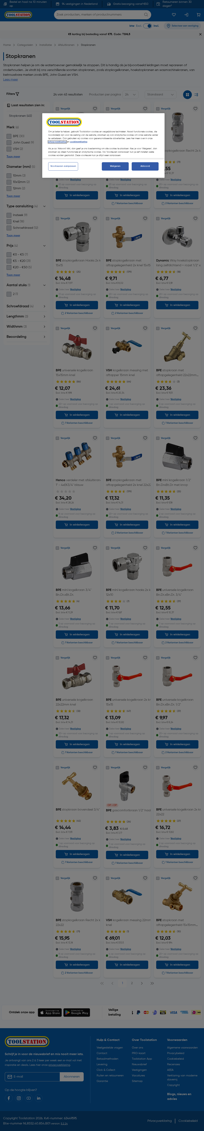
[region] (103, 145)
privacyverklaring (57, 142)
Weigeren (115, 166)
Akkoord (145, 166)
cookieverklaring (78, 142)
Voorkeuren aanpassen (63, 166)
